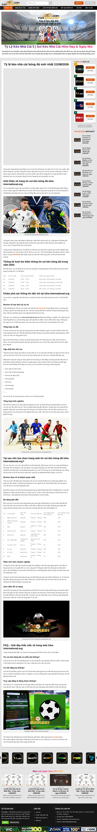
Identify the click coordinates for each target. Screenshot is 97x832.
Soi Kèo (79, 8)
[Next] (92, 784)
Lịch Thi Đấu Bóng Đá (50, 8)
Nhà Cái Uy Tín (20, 8)
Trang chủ (8, 8)
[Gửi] (50, 3)
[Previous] (4, 784)
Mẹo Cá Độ (89, 8)
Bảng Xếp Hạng (34, 8)
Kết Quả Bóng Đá (67, 8)
